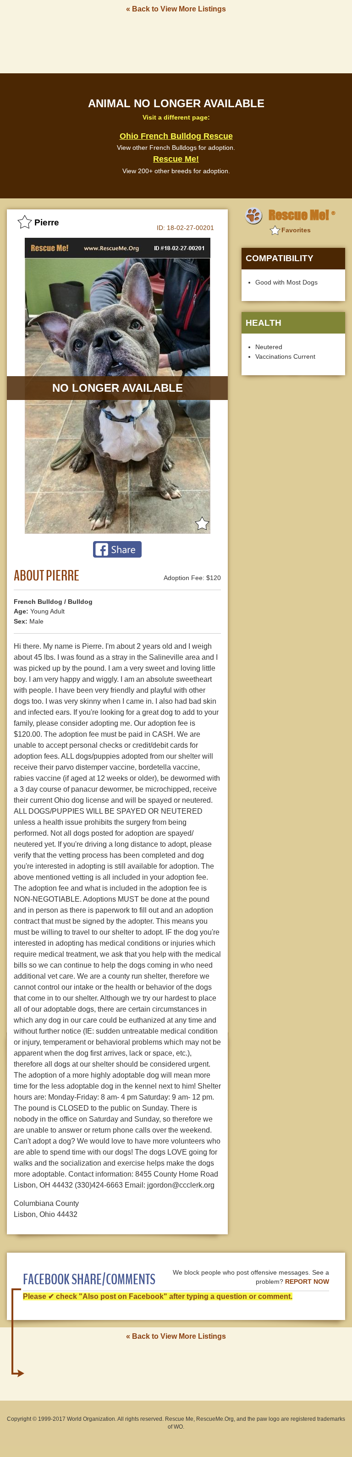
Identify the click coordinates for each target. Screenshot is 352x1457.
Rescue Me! (176, 159)
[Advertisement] (176, 42)
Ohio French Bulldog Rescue (176, 136)
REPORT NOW (307, 1281)
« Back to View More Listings (176, 9)
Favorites (296, 230)
